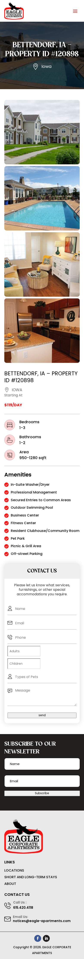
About (10, 884)
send (42, 715)
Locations (14, 870)
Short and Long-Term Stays (30, 877)
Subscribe (42, 793)
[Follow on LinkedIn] (46, 938)
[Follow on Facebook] (37, 938)
